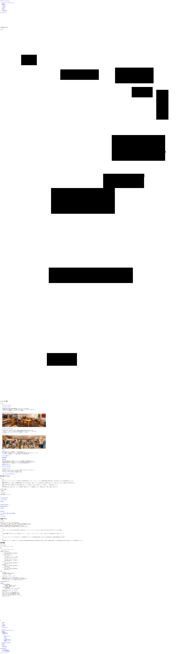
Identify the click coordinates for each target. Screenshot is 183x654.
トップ (3, 629)
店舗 (5, 636)
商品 (3, 3)
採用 (3, 8)
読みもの (3, 6)
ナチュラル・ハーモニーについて (8, 2)
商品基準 (3, 4)
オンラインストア (7, 635)
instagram (3, 625)
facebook (3, 624)
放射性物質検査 (5, 633)
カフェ (5, 637)
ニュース (3, 9)
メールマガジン (5, 627)
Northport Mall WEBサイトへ (5, 581)
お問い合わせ (4, 10)
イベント (3, 7)
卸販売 (5, 640)
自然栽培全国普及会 (7, 639)
